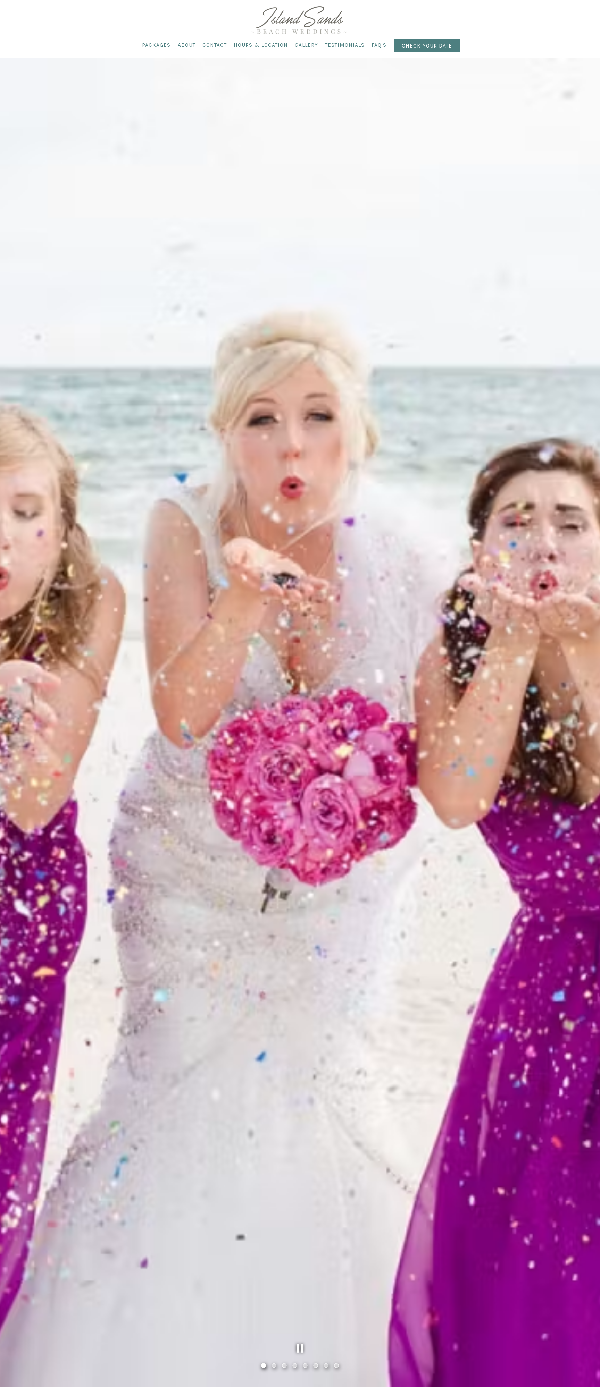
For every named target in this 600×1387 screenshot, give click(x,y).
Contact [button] (214, 45)
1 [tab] (263, 1365)
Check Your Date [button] (427, 46)
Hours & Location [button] (261, 45)
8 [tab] (336, 1365)
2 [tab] (273, 1365)
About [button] (186, 45)
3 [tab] (284, 1365)
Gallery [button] (306, 45)
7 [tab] (326, 1365)
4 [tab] (294, 1365)
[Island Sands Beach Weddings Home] (300, 19)
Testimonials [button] (345, 45)
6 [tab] (315, 1365)
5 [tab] (305, 1365)
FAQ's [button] (379, 45)
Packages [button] (156, 45)
